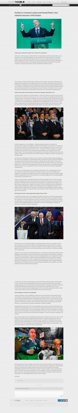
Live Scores (39, 2)
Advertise (45, 400)
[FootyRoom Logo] (17, 2)
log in (19, 388)
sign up (22, 388)
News (29, 2)
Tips (44, 2)
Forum (33, 2)
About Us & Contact (39, 400)
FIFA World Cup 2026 (38, 5)
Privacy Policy (31, 400)
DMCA (27, 400)
